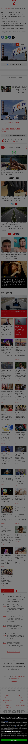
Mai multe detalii (6, 721)
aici (15, 726)
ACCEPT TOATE (14, 740)
